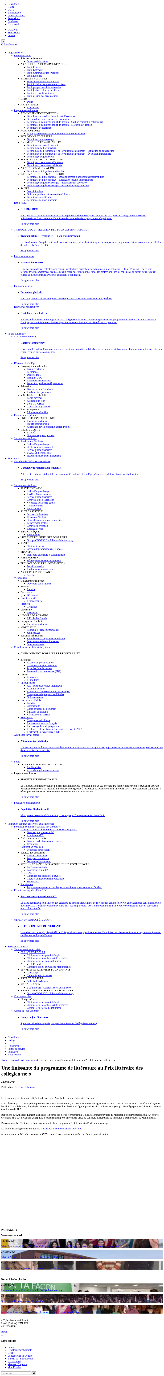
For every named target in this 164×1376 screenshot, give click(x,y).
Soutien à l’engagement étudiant (43, 629)
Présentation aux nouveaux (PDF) (44, 671)
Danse (30, 101)
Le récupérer (33, 677)
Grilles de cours (35, 697)
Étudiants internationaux (39, 392)
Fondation (13, 21)
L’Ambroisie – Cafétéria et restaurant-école (49, 987)
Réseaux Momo (35, 528)
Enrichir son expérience (26, 415)
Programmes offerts (37, 867)
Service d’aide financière (39, 450)
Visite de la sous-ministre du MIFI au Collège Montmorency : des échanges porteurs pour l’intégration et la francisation (61, 1246)
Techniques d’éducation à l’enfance (45, 162)
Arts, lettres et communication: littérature (61, 1128)
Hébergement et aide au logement (44, 455)
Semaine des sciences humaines (43, 641)
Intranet (11, 35)
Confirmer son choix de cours (42, 665)
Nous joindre (14, 24)
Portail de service (16, 15)
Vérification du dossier (38, 714)
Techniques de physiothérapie (42, 200)
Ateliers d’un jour (36, 400)
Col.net (5, 44)
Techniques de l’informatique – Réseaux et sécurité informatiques (60, 179)
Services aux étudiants (25, 438)
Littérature (30, 1087)
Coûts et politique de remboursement (45, 878)
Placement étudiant (36, 517)
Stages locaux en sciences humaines (45, 520)
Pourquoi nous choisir (38, 858)
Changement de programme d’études (45, 694)
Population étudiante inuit (27, 802)
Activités (31, 432)
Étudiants (13, 458)
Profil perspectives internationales (44, 87)
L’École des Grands (37, 618)
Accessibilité (14, 1361)
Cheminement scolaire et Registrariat (32, 647)
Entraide (31, 589)
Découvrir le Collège (24, 363)
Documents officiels (30, 700)
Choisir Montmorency (25, 336)
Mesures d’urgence (17, 1364)
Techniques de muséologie (40, 139)
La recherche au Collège (20, 1355)
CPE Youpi (32, 972)
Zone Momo (14, 18)
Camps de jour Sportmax (39, 975)
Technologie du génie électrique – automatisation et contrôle (57, 182)
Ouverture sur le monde (39, 583)
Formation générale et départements (45, 383)
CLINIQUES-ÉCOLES (32, 952)
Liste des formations (37, 855)
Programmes (14, 52)
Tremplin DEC (34, 377)
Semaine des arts (35, 644)
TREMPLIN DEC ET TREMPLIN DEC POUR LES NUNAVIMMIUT (51, 229)
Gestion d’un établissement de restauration (48, 119)
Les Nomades (34, 767)
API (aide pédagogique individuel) (44, 685)
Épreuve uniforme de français (42, 723)
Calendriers (13, 4)
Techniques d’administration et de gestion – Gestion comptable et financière (65, 122)
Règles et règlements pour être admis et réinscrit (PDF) (54, 729)
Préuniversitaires (22, 55)
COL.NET (13, 29)
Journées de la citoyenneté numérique (46, 638)
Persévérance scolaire (38, 523)
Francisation (26, 884)
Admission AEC (35, 835)
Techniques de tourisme (39, 127)
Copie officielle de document (41, 708)
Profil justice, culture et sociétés (43, 90)
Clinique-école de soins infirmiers (44, 961)
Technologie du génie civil (40, 156)
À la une (19, 1087)
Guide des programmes (38, 406)
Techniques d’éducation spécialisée (44, 165)
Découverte (33, 595)
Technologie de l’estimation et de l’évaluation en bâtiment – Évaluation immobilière (69, 153)
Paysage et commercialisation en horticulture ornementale (56, 133)
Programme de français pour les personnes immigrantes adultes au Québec (64, 887)
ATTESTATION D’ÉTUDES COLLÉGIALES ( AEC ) (49, 829)
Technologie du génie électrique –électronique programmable (58, 185)
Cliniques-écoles (22, 996)
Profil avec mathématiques (40, 93)
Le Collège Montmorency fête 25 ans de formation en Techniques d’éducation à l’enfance (46, 1312)
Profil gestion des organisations (42, 96)
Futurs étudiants (16, 333)
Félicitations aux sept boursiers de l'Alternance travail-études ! (32, 1268)
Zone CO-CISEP (35, 403)
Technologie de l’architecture (41, 148)
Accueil (5, 1060)
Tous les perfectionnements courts (44, 841)
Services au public (17, 946)
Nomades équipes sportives (40, 435)
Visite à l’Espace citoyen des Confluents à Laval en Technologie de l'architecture (42, 1257)
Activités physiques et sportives (43, 770)
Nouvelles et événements (24, 1060)
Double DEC (21, 202)
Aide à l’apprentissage (38, 444)
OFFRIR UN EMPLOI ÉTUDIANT (33, 919)
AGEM (31, 575)
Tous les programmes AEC (40, 832)
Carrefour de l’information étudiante (32, 461)
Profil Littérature (35, 70)
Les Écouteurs (34, 508)
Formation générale (24, 286)
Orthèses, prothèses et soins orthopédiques (48, 194)
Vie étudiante (20, 577)
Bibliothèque (14, 12)
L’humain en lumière (37, 412)
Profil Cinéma (34, 67)
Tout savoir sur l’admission (40, 389)
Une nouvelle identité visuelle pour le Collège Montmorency (31, 1290)
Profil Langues (34, 75)
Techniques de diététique (39, 197)
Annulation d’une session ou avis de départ (48, 691)
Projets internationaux (38, 423)
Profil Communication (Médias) (43, 72)
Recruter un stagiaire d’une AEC (30, 890)
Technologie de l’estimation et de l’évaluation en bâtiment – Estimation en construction (70, 150)
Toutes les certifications (38, 849)
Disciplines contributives (26, 306)
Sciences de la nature (37, 61)
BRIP (10, 1352)
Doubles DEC (34, 374)
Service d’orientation (37, 514)
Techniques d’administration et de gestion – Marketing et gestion (59, 124)
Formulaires (33, 881)
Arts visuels (33, 107)
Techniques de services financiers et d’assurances (51, 116)
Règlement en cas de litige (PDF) (43, 732)
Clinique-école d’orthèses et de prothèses (47, 958)
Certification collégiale (31, 846)
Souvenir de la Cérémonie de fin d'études (22, 1301)
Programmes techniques (26, 110)
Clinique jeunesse (36, 546)
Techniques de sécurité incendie (43, 145)
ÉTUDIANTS (27, 872)
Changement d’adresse (38, 720)
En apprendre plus (29, 223)
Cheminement (27, 682)
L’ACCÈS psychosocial (39, 452)
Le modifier (33, 680)
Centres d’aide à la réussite (40, 447)
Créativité (25, 603)
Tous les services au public (27, 949)
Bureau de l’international (20, 1358)
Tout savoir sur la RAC (38, 870)
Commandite (33, 706)
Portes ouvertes (34, 397)
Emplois (12, 1347)
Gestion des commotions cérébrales (44, 549)
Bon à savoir (26, 717)
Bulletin (31, 703)
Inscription (32, 844)
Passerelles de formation (39, 380)
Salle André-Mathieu (37, 981)
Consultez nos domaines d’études (44, 875)
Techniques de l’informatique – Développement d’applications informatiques (65, 176)
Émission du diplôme (37, 711)
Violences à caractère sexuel (41, 502)
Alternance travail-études (39, 426)
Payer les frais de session (39, 668)
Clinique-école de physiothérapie (43, 955)
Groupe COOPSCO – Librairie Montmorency (50, 540)
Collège (12, 6)
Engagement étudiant (37, 421)
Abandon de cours (36, 688)
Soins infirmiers (35, 191)
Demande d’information (39, 861)
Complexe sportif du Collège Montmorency (49, 966)
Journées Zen (33, 632)
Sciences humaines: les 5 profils (43, 81)
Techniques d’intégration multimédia (45, 171)
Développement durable (20, 1350)
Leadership (32, 612)
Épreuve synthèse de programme (43, 726)
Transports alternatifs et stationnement (46, 554)
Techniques (32, 371)
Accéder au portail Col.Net (40, 662)
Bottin (4, 1331)
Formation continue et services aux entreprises (31, 823)
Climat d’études (35, 505)
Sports (17, 761)
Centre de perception (37, 525)
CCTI (11, 9)
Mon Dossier (14, 1367)
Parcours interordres (24, 256)
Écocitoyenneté (28, 598)
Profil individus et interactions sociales (46, 84)
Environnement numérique (40, 569)
